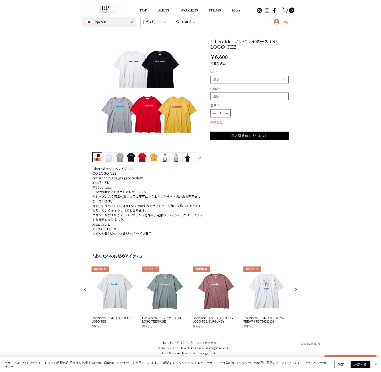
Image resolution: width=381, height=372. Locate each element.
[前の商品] (85, 289)
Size (214, 72)
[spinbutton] (220, 113)
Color (215, 89)
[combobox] (249, 79)
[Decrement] (214, 113)
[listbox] (154, 22)
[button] (154, 22)
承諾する (360, 364)
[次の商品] (296, 289)
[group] (190, 299)
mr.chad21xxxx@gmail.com (209, 347)
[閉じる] (375, 364)
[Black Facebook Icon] (274, 10)
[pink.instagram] (267, 10)
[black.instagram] (259, 10)
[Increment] (227, 113)
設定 (341, 364)
